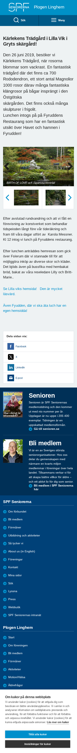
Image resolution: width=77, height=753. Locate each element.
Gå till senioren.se (46, 428)
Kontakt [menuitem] (13, 567)
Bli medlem (15, 519)
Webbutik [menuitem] (14, 607)
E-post (19, 378)
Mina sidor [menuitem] (15, 575)
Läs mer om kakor (58, 722)
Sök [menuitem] (23, 20)
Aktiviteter (14, 669)
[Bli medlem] (13, 451)
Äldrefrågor (15, 685)
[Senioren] (13, 404)
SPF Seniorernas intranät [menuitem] (24, 615)
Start (11, 637)
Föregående (7, 197)
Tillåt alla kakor (38, 734)
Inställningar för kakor (37, 744)
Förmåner (14, 527)
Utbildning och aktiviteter (24, 535)
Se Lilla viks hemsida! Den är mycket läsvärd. (32, 291)
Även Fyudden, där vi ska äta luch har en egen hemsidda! (34, 308)
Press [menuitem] (12, 599)
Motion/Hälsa (16, 677)
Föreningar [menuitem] (15, 559)
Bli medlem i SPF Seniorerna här (53, 487)
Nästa (70, 197)
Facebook (21, 346)
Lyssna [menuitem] (12, 591)
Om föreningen (18, 645)
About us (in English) (21, 551)
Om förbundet (17, 511)
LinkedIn (20, 367)
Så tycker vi (15, 543)
